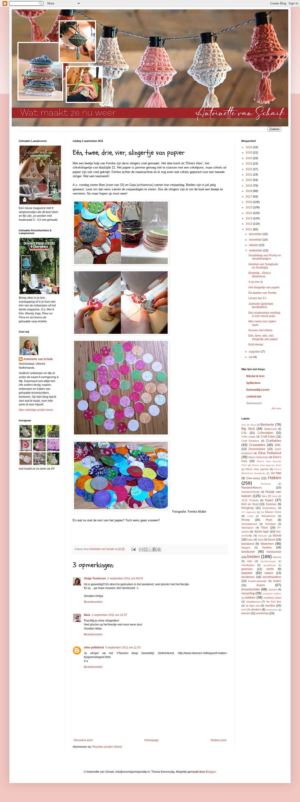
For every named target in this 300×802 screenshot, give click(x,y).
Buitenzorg (270, 428)
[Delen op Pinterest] (159, 549)
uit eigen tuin (253, 605)
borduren (248, 551)
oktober (254, 245)
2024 (249, 158)
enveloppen (248, 565)
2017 (249, 196)
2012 (249, 223)
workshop (262, 613)
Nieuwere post (83, 740)
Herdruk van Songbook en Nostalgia (263, 266)
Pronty (245, 520)
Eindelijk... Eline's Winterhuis (259, 274)
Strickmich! (254, 403)
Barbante (267, 424)
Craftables (273, 440)
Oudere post (218, 740)
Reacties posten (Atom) (107, 746)
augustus (255, 351)
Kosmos (271, 504)
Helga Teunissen (95, 578)
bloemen (267, 543)
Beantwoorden (93, 601)
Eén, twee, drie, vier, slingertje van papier (263, 337)
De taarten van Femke (262, 292)
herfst (270, 569)
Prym (269, 520)
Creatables (257, 445)
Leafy (250, 516)
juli (251, 357)
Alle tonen (276, 408)
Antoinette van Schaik (38, 359)
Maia (87, 615)
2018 (249, 191)
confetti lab (253, 396)
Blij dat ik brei (255, 376)
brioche (277, 557)
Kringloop (247, 508)
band (260, 539)
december (255, 234)
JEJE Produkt (249, 500)
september (256, 250)
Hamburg (265, 483)
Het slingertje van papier (264, 287)
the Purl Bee (273, 601)
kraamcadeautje (257, 581)
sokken (250, 597)
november (255, 239)
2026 (249, 147)
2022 (249, 169)
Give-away (253, 478)
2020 (249, 180)
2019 (249, 185)
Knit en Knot (249, 504)
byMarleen (253, 383)
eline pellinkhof (94, 647)
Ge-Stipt (276, 473)
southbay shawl (272, 597)
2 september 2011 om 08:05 (125, 578)
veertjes (270, 605)
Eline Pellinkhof (269, 453)
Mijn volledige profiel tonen (36, 410)
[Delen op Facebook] (154, 549)
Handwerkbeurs (251, 487)
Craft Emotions (250, 440)
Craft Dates (268, 436)
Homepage (151, 740)
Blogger (211, 771)
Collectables (266, 432)
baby (250, 539)
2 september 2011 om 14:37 (109, 615)
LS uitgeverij (248, 512)
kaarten (247, 573)
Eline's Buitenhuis (258, 457)
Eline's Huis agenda (257, 469)
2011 (249, 229)
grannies (247, 569)
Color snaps (248, 436)
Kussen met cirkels (260, 330)
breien (253, 556)
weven (245, 613)
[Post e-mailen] (133, 549)
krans (261, 585)
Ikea (264, 496)
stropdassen (253, 601)
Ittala (275, 496)
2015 (249, 207)
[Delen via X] (150, 549)
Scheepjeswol (249, 523)
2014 (249, 213)
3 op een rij (255, 281)
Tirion (264, 527)
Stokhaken (247, 527)
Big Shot (248, 428)
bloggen (245, 547)
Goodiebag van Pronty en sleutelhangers (264, 257)
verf (243, 609)
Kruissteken (269, 508)
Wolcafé (262, 535)
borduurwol (274, 551)
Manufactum (268, 516)
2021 (249, 174)
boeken (267, 547)
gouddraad (270, 565)
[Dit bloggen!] (145, 549)
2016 (249, 202)
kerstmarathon (272, 577)
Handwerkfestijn (250, 491)
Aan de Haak (248, 424)
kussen (273, 589)
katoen (269, 573)
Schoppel (270, 523)
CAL (244, 432)
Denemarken (257, 449)
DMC (278, 445)
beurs (271, 539)
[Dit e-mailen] (141, 549)
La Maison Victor (271, 512)
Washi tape (261, 531)
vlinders (256, 609)
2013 (249, 218)
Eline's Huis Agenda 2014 (266, 465)
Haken (274, 477)
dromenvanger (268, 561)
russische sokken (272, 593)
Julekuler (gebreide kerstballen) (260, 305)
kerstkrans (248, 577)
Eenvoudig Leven (257, 389)
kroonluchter (250, 589)
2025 (249, 152)
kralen (277, 581)
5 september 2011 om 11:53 (123, 647)
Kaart (269, 500)
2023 (249, 163)
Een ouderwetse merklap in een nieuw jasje (264, 314)
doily (249, 561)
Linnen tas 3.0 (257, 298)
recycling (248, 593)
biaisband (247, 543)
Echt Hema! (255, 344)
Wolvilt (277, 535)
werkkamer (272, 609)
